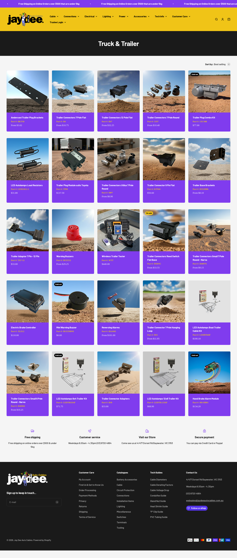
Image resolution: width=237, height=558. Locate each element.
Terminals (122, 522)
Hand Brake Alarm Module (206, 398)
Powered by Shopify (42, 540)
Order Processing (87, 490)
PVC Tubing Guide (158, 517)
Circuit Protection (125, 490)
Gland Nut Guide (158, 501)
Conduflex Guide (158, 495)
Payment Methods (88, 495)
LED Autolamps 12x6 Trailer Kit (163, 398)
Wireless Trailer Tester (113, 256)
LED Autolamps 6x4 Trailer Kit (71, 398)
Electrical (89, 16)
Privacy (82, 501)
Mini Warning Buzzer (66, 327)
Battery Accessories (127, 479)
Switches (121, 517)
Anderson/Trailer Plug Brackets (27, 117)
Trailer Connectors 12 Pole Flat (117, 117)
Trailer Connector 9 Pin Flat (161, 185)
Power (122, 16)
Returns (83, 506)
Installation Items (125, 501)
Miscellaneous (124, 511)
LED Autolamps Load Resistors (27, 185)
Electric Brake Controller (23, 327)
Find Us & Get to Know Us (91, 484)
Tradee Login (56, 22)
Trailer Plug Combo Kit (204, 117)
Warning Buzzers (65, 256)
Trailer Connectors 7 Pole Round (163, 117)
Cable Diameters (158, 479)
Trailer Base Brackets (204, 185)
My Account (85, 479)
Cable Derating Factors (161, 484)
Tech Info (159, 16)
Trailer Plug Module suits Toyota (72, 185)
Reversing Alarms (111, 327)
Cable (53, 16)
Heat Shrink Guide (159, 506)
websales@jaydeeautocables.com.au (204, 500)
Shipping (83, 511)
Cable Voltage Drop (159, 490)
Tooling (120, 527)
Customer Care (179, 16)
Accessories (140, 16)
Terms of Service (87, 517)
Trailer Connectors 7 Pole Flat (71, 117)
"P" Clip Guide (156, 511)
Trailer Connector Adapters (116, 398)
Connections (70, 16)
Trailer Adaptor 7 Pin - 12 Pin (25, 256)
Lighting (107, 16)
